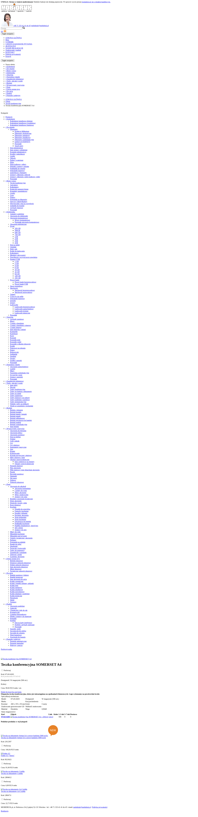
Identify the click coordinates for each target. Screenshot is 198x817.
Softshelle (13, 354)
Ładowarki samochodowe (24, 309)
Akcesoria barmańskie (23, 488)
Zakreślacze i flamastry (18, 173)
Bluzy (12, 321)
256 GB (18, 278)
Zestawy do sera (20, 530)
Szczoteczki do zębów (18, 631)
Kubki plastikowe (16, 590)
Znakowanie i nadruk (13, 50)
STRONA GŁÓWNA (14, 38)
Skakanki (13, 476)
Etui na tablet (15, 245)
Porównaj (7, 670)
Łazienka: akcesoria (17, 557)
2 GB (17, 263)
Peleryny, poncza (16, 645)
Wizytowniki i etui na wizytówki (22, 204)
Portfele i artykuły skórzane (24, 625)
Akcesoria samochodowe (19, 367)
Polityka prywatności (13, 54)
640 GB (18, 232)
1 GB (17, 261)
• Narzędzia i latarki (13, 77)
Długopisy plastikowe (22, 138)
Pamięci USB (15, 259)
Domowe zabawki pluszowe (20, 563)
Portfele (13, 621)
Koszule (13, 338)
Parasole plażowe (16, 466)
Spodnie (13, 356)
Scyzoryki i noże (16, 375)
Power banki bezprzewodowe (25, 282)
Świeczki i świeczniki (18, 548)
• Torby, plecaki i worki (14, 81)
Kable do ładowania (17, 251)
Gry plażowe (14, 445)
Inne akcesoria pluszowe (19, 567)
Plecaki (12, 387)
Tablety (12, 294)
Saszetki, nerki (15, 629)
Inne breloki (14, 427)
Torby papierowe (16, 396)
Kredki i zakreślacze (17, 154)
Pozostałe (18, 144)
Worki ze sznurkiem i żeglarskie (21, 406)
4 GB (17, 266)
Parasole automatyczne (18, 641)
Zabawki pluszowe (17, 482)
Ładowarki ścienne (21, 311)
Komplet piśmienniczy (18, 152)
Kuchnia (13, 507)
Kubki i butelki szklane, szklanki (22, 583)
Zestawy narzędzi (16, 377)
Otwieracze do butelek (23, 521)
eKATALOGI (11, 46)
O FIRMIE (10, 42)
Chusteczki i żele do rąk (18, 610)
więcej (50, 717)
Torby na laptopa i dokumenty (21, 391)
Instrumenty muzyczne (18, 447)
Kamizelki (14, 332)
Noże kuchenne (20, 519)
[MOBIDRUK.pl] (16, 12)
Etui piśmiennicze (16, 148)
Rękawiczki (14, 352)
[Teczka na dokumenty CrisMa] (13, 771)
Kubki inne (14, 585)
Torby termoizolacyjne (18, 402)
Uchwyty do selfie (16, 296)
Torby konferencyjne (17, 389)
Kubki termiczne (16, 596)
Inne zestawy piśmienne (18, 150)
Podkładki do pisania (17, 169)
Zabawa (13, 480)
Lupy (12, 195)
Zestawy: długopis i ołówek (20, 175)
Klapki (12, 451)
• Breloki (9, 83)
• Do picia (9, 91)
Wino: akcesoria (20, 493)
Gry (11, 443)
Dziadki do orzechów (22, 509)
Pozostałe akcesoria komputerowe (27, 222)
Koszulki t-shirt (15, 342)
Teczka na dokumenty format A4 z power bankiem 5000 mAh (23, 738)
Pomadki (13, 619)
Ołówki (13, 158)
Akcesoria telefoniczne (18, 224)
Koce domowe (15, 505)
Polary (12, 350)
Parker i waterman (16, 160)
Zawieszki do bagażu (17, 637)
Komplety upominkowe (18, 191)
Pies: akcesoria (15, 468)
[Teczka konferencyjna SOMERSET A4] (16, 659)
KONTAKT (10, 52)
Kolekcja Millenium (22, 131)
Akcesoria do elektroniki (19, 216)
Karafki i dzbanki (21, 513)
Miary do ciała (15, 532)
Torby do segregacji (17, 550)
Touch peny (19, 146)
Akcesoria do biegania (18, 431)
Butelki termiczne (16, 577)
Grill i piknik (14, 441)
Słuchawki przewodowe (23, 292)
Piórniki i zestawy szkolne (19, 166)
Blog (7, 40)
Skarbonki (14, 546)
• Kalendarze (10, 67)
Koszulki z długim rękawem (20, 344)
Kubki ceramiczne (16, 581)
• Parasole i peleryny (13, 95)
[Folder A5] (5, 753)
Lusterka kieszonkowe (18, 614)
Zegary (12, 303)
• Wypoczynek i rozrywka (15, 85)
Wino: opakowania (21, 495)
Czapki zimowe (15, 327)
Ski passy (13, 478)
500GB (17, 230)
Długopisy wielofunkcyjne (24, 140)
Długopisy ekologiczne (23, 133)
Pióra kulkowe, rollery (18, 164)
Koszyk (8, 56)
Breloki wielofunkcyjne (18, 424)
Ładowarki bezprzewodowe (25, 307)
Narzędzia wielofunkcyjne (19, 373)
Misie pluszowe (15, 569)
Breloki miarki (15, 416)
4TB (16, 243)
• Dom (8, 87)
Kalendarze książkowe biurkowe (22, 125)
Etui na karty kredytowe (23, 623)
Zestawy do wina (21, 497)
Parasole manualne (17, 643)
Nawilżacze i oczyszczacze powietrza (23, 257)
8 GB (17, 268)
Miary (12, 371)
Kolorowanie (15, 453)
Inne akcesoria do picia (18, 579)
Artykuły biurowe (16, 208)
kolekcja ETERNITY (22, 142)
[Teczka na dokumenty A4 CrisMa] (14, 789)
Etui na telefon (15, 437)
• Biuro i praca (11, 71)
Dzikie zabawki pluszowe (19, 565)
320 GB (18, 228)
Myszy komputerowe (22, 220)
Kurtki (12, 346)
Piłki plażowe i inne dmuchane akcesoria (25, 470)
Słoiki (12, 600)
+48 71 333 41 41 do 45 (22, 26)
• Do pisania (10, 69)
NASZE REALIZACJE (14, 48)
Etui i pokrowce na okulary (24, 462)
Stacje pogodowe (16, 286)
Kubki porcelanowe (17, 592)
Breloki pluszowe (16, 561)
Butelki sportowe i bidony (19, 575)
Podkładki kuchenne (22, 524)
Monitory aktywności (18, 255)
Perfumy (13, 540)
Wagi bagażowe (16, 635)
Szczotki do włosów (17, 633)
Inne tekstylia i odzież (18, 330)
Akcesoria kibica (16, 433)
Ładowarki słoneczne (22, 313)
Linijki (12, 156)
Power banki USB (21, 284)
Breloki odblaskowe (17, 418)
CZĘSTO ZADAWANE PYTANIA (19, 44)
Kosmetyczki (15, 612)
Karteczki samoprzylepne (19, 189)
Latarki (12, 369)
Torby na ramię (15, 394)
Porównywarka (6, 649)
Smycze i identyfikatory (18, 202)
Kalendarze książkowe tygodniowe (23, 123)
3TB (16, 241)
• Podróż (9, 93)
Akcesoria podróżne (17, 606)
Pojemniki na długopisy (18, 199)
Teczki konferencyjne (18, 183)
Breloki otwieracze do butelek (21, 420)
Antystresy (14, 185)
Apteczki (13, 608)
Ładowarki (14, 305)
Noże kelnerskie (20, 517)
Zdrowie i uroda (16, 555)
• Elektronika (10, 73)
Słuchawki (14, 288)
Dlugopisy (14, 129)
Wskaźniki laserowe (17, 171)
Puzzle (12, 472)
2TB (16, 239)
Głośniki (13, 247)
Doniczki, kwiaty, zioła (18, 503)
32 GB (17, 272)
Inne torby (14, 385)
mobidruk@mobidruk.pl (40, 26)
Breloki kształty (15, 412)
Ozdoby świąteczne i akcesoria (21, 538)
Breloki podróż (15, 422)
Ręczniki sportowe (17, 474)
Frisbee (12, 439)
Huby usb (13, 249)
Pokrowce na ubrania (17, 348)
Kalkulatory (14, 187)
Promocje (9, 117)
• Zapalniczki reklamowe (15, 79)
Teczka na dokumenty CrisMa (12, 773)
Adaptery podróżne (17, 214)
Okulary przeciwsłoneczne (19, 460)
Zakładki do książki (17, 206)
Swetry (12, 358)
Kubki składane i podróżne (20, 594)
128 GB (18, 276)
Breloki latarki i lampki (18, 414)
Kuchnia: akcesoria (22, 515)
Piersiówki (14, 598)
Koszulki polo (15, 340)
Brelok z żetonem (16, 410)
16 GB (17, 270)
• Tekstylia (9, 75)
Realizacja (4, 811)
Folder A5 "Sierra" (8, 756)
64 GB (17, 274)
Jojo (11, 449)
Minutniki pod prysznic (18, 536)
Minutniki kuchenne (17, 534)
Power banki (14, 280)
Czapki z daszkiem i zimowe (20, 325)
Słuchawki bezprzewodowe (25, 290)
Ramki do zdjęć (15, 544)
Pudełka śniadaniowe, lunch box (26, 526)
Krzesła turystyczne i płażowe (21, 455)
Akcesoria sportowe (17, 435)
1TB (16, 237)
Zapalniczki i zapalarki (18, 552)
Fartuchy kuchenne (22, 511)
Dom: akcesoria (15, 501)
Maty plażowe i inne (17, 458)
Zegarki (13, 301)
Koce (12, 336)
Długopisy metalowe (22, 135)
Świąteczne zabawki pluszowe (21, 571)
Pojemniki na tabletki (17, 542)
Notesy (12, 197)
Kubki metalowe (16, 588)
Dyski (12, 226)
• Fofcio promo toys (13, 89)
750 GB (18, 235)
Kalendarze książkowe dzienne (21, 121)
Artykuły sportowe (17, 319)
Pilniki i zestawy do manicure (20, 616)
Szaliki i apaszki (16, 360)
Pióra (12, 162)
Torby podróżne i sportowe (20, 400)
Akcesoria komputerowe (19, 218)
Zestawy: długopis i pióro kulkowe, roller (25, 177)
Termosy (13, 602)
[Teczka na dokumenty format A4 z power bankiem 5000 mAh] (24, 736)
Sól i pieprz (19, 528)
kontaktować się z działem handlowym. (96, 2)
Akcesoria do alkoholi (18, 486)
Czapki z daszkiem (17, 323)
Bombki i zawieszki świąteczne (21, 499)
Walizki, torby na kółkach (19, 404)
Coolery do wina (21, 491)
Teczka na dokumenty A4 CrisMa (13, 791)
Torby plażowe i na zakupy (20, 398)
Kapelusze (14, 334)
